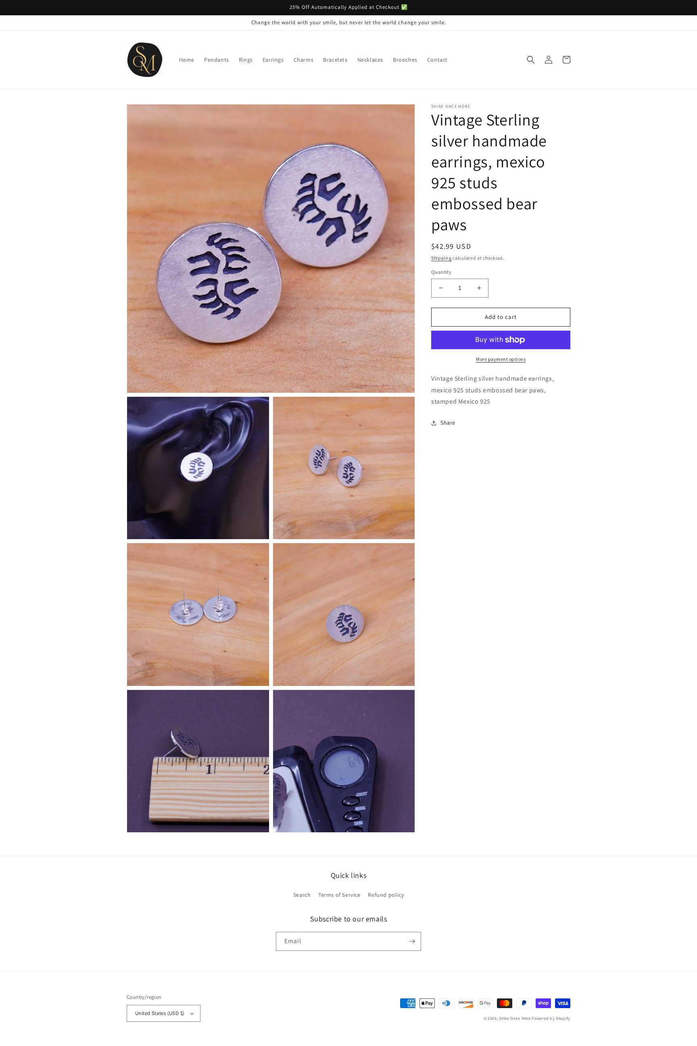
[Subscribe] (412, 941)
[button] (531, 60)
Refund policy (386, 894)
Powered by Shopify (551, 1018)
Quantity (441, 272)
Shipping (441, 258)
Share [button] (447, 422)
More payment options (501, 359)
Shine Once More (515, 1018)
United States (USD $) (159, 1013)
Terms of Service (339, 894)
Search (302, 894)
